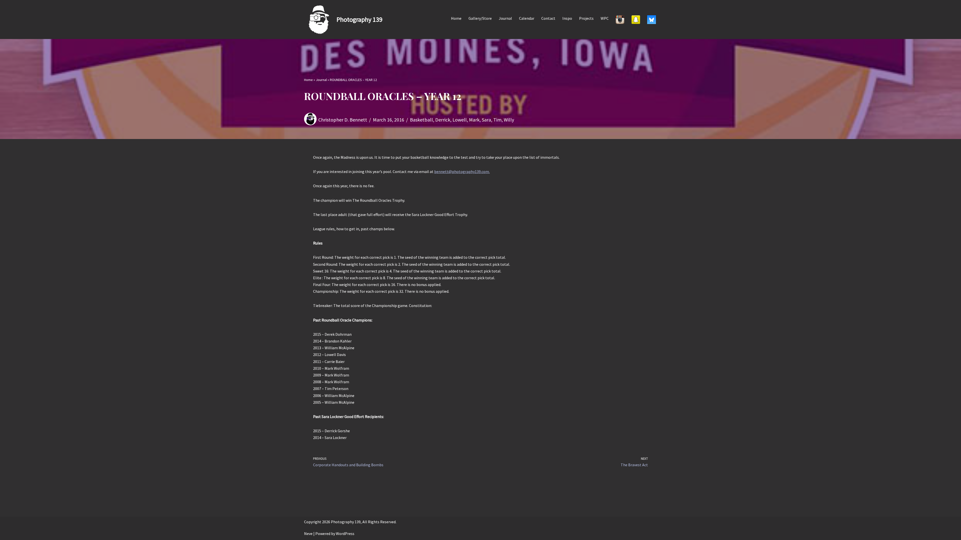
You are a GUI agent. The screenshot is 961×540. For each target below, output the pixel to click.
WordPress (345, 533)
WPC (605, 18)
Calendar (526, 18)
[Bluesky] (651, 19)
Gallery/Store (480, 18)
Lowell (459, 119)
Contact (548, 18)
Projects (586, 18)
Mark (474, 119)
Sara (486, 119)
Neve (308, 533)
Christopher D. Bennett (342, 119)
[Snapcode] (635, 19)
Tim (497, 119)
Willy (509, 119)
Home (456, 18)
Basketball (421, 119)
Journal (505, 18)
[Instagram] (620, 19)
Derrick (442, 119)
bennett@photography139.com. (462, 171)
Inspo (567, 18)
